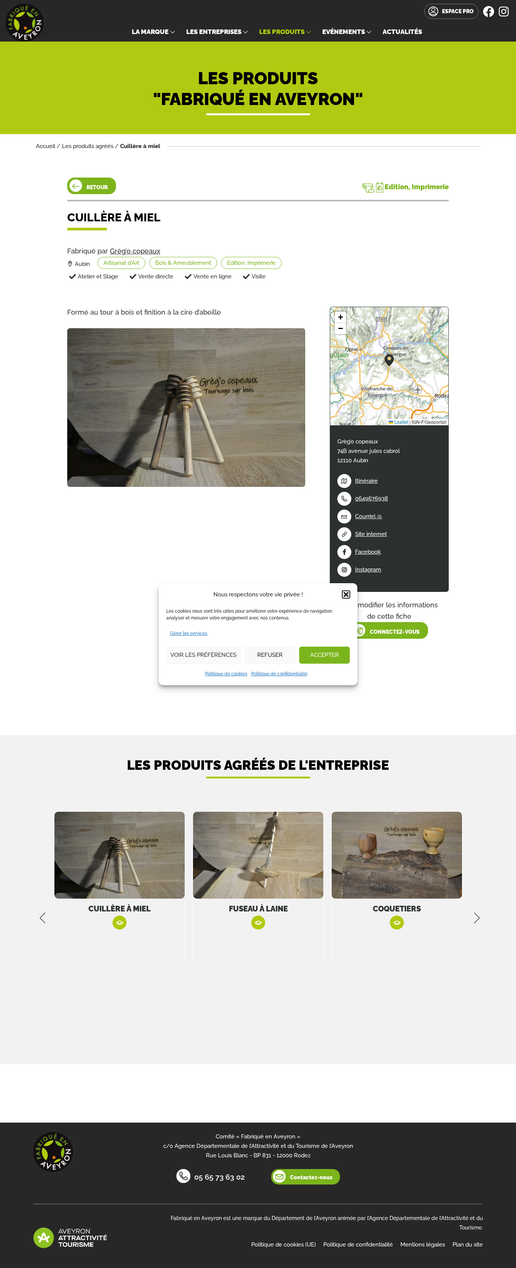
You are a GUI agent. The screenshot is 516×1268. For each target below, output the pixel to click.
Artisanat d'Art (121, 262)
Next (477, 918)
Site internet (371, 534)
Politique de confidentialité (279, 673)
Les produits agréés (87, 146)
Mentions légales (422, 1244)
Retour (97, 187)
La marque (150, 32)
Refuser (270, 655)
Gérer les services (188, 633)
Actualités (402, 32)
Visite (259, 277)
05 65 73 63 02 (219, 1177)
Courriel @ (368, 516)
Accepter (324, 655)
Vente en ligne (212, 277)
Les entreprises (213, 32)
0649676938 (371, 498)
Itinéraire (366, 480)
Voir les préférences (203, 655)
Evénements (343, 32)
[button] (346, 594)
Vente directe (155, 277)
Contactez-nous (311, 1177)
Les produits (281, 32)
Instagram (368, 569)
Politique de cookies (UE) (283, 1244)
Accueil (45, 146)
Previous (42, 918)
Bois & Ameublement (183, 262)
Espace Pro (458, 11)
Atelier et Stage (98, 277)
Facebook (368, 551)
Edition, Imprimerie (251, 262)
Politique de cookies (226, 673)
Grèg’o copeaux (135, 251)
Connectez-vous (395, 632)
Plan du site (468, 1244)
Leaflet (400, 422)
